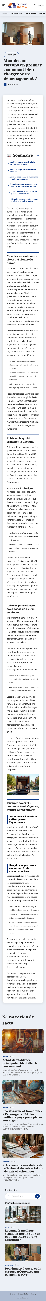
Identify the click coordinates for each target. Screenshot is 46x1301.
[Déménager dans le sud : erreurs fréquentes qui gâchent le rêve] (23, 1252)
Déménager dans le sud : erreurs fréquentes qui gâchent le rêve (23, 1271)
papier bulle (32, 499)
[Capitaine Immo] (18, 5)
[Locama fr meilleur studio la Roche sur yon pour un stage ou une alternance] (23, 1215)
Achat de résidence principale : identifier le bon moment (19, 1063)
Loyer (7, 1227)
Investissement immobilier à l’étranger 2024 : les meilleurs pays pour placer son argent (22, 1115)
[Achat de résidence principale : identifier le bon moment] (23, 1041)
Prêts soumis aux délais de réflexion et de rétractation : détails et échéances (22, 1168)
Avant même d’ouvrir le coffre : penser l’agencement (24, 193)
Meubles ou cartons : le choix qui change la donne (22, 163)
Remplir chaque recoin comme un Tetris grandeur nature (24, 200)
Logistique (11, 55)
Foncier (5, 1056)
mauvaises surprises (16, 324)
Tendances (6, 1162)
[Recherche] (35, 5)
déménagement (30, 114)
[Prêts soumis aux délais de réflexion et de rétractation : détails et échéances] (23, 1146)
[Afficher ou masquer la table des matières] (36, 155)
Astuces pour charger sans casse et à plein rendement (24, 178)
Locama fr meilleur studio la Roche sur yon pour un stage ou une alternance (22, 1235)
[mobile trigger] (4, 5)
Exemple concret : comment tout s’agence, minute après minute (23, 185)
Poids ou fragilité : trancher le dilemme (23, 171)
